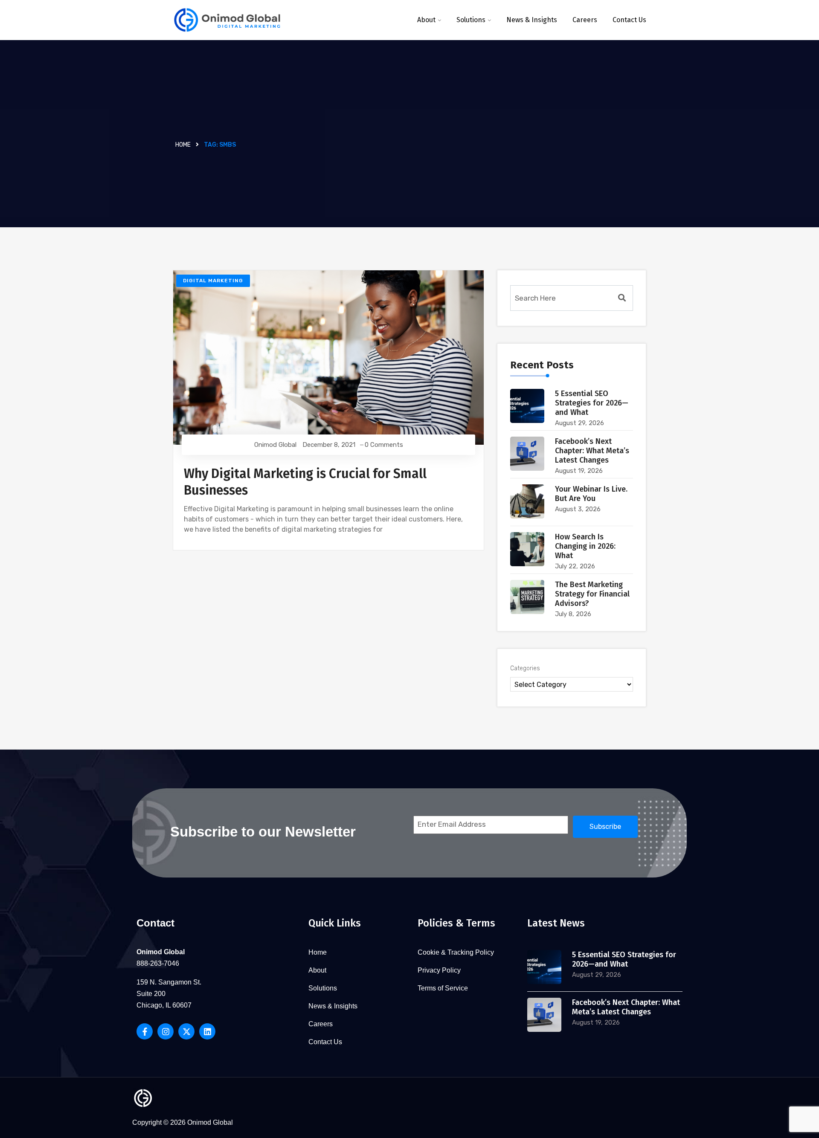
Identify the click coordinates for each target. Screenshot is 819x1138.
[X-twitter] (186, 1031)
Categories (525, 668)
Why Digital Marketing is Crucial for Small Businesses (305, 482)
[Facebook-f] (144, 1031)
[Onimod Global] (227, 20)
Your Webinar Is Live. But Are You (591, 493)
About (426, 20)
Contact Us (629, 20)
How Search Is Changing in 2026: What (585, 546)
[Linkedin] (207, 1031)
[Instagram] (165, 1031)
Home (183, 144)
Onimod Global (275, 445)
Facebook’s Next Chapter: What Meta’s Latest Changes (592, 451)
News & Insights (531, 20)
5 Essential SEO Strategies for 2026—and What (591, 403)
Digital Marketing (213, 281)
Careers (584, 20)
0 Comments (384, 445)
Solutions (470, 20)
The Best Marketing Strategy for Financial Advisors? (592, 594)
